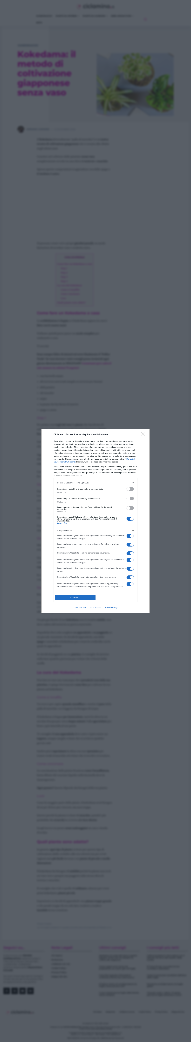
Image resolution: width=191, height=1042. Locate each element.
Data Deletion (80, 607)
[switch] (130, 489)
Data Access (95, 607)
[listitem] (95, 482)
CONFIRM (75, 598)
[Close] (144, 434)
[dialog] (95, 521)
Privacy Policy (111, 607)
